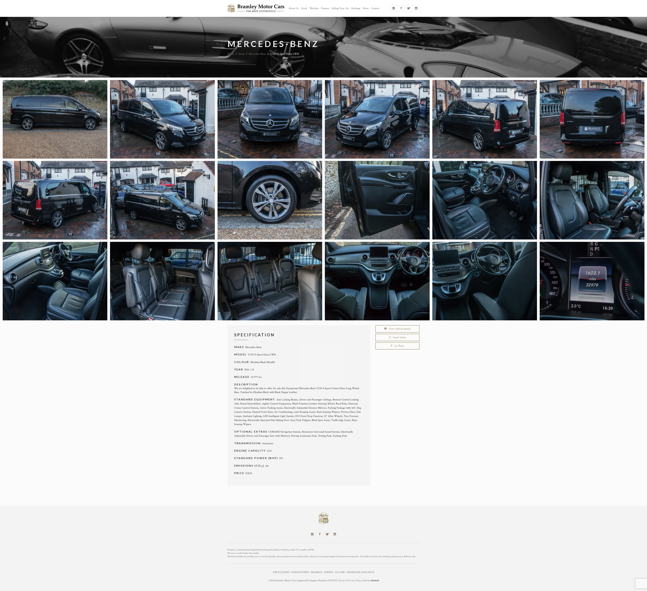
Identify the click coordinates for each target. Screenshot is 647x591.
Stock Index (398, 337)
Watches (314, 8)
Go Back (398, 346)
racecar (374, 580)
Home (230, 54)
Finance (325, 8)
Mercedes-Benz (257, 54)
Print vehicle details (399, 329)
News (366, 8)
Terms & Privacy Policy (350, 580)
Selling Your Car (340, 8)
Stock (304, 8)
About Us (294, 8)
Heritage (355, 8)
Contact (375, 8)
